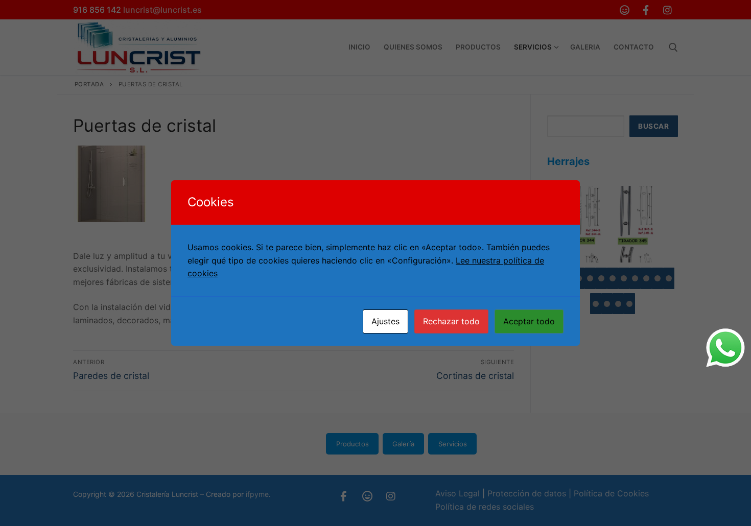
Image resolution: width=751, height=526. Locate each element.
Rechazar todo (451, 321)
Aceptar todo (529, 321)
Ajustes (385, 321)
